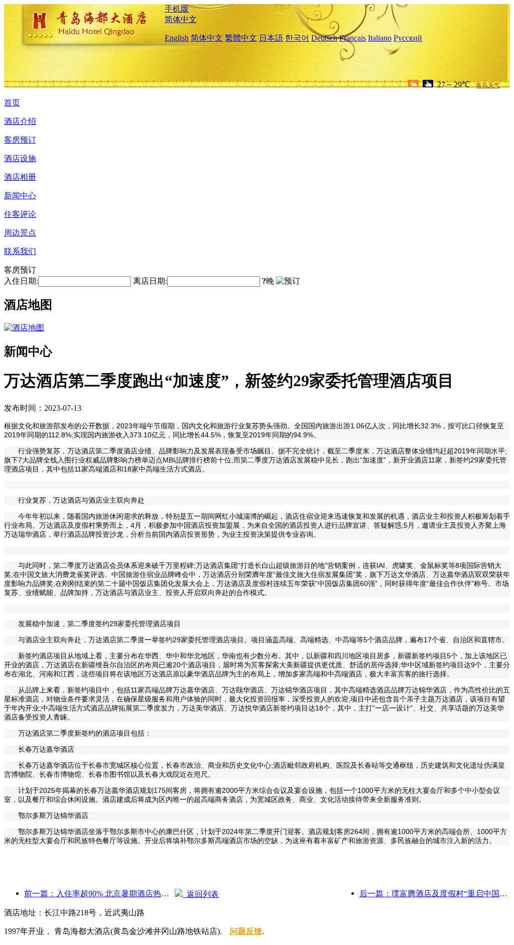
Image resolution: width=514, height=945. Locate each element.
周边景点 (20, 232)
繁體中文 (241, 38)
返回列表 (201, 894)
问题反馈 (246, 931)
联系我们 (20, 251)
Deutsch (324, 38)
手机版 (177, 9)
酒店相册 (20, 177)
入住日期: (21, 281)
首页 (12, 102)
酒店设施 (20, 158)
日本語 (271, 38)
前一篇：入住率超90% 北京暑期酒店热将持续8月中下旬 (99, 893)
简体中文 (181, 19)
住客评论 (20, 214)
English (177, 38)
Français (352, 38)
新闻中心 (20, 195)
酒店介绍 (20, 121)
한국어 (297, 38)
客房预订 (20, 140)
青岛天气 (488, 85)
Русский (408, 38)
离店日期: (150, 281)
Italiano (380, 38)
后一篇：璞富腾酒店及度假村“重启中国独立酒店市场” (434, 893)
